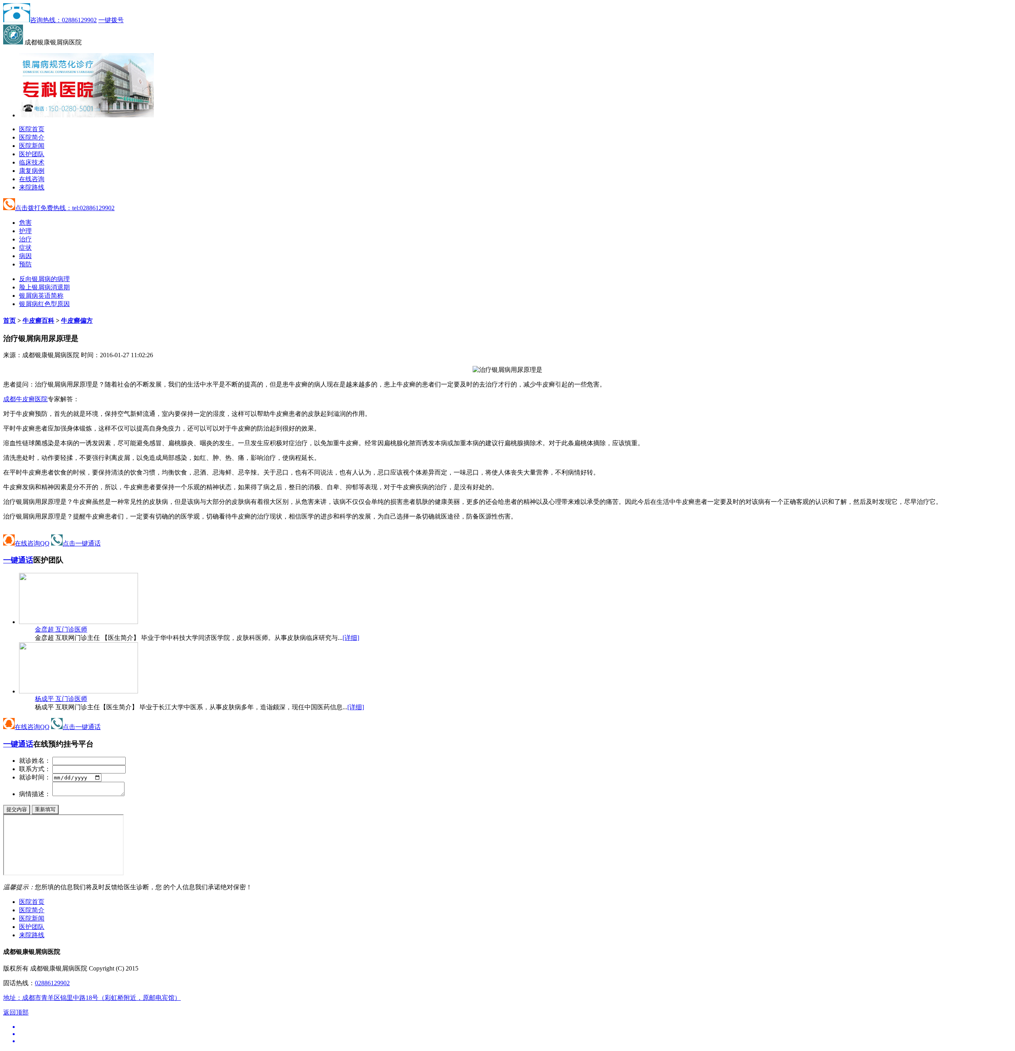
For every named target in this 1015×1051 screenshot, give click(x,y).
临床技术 (31, 162)
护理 (25, 231)
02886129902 (52, 983)
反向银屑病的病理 (44, 279)
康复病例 (31, 170)
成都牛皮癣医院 (25, 399)
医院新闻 (31, 145)
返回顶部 (16, 1012)
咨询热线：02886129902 (63, 20)
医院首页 (31, 129)
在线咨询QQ (32, 543)
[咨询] (507, 369)
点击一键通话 (82, 543)
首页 (9, 320)
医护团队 (31, 154)
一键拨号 (111, 20)
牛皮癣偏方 (77, 320)
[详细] (351, 637)
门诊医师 (61, 629)
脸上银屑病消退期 (44, 287)
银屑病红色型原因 (44, 304)
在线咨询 (31, 179)
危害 (25, 222)
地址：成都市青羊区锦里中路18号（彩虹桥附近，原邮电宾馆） (92, 997)
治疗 (25, 239)
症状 (25, 247)
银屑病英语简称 (41, 295)
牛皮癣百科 (38, 320)
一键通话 (18, 560)
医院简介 (31, 137)
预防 (25, 264)
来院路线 (31, 187)
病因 (25, 256)
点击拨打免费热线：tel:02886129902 (65, 208)
